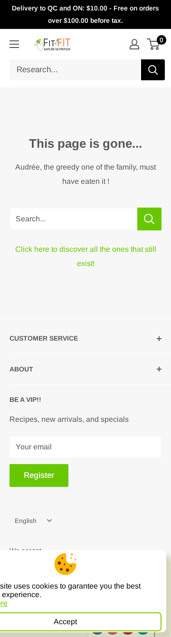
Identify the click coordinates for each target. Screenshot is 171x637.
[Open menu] (14, 44)
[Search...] (149, 219)
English (26, 520)
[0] (154, 44)
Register (39, 475)
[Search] (153, 69)
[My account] (134, 44)
